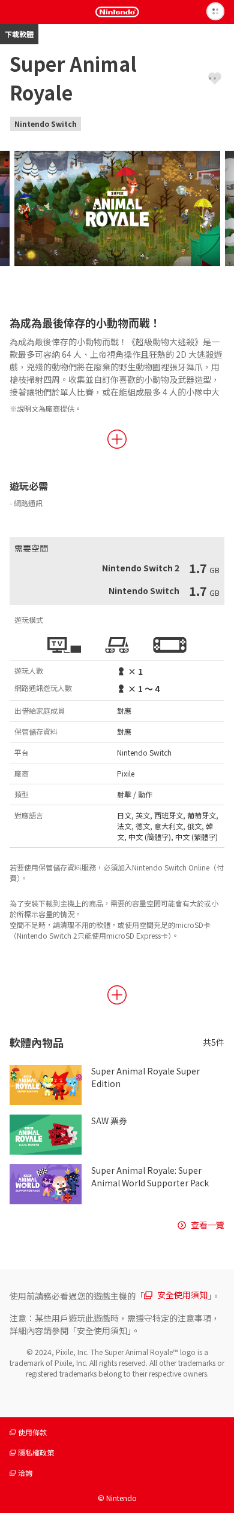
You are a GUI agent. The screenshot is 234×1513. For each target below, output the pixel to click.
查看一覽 (207, 1225)
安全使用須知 (182, 1295)
